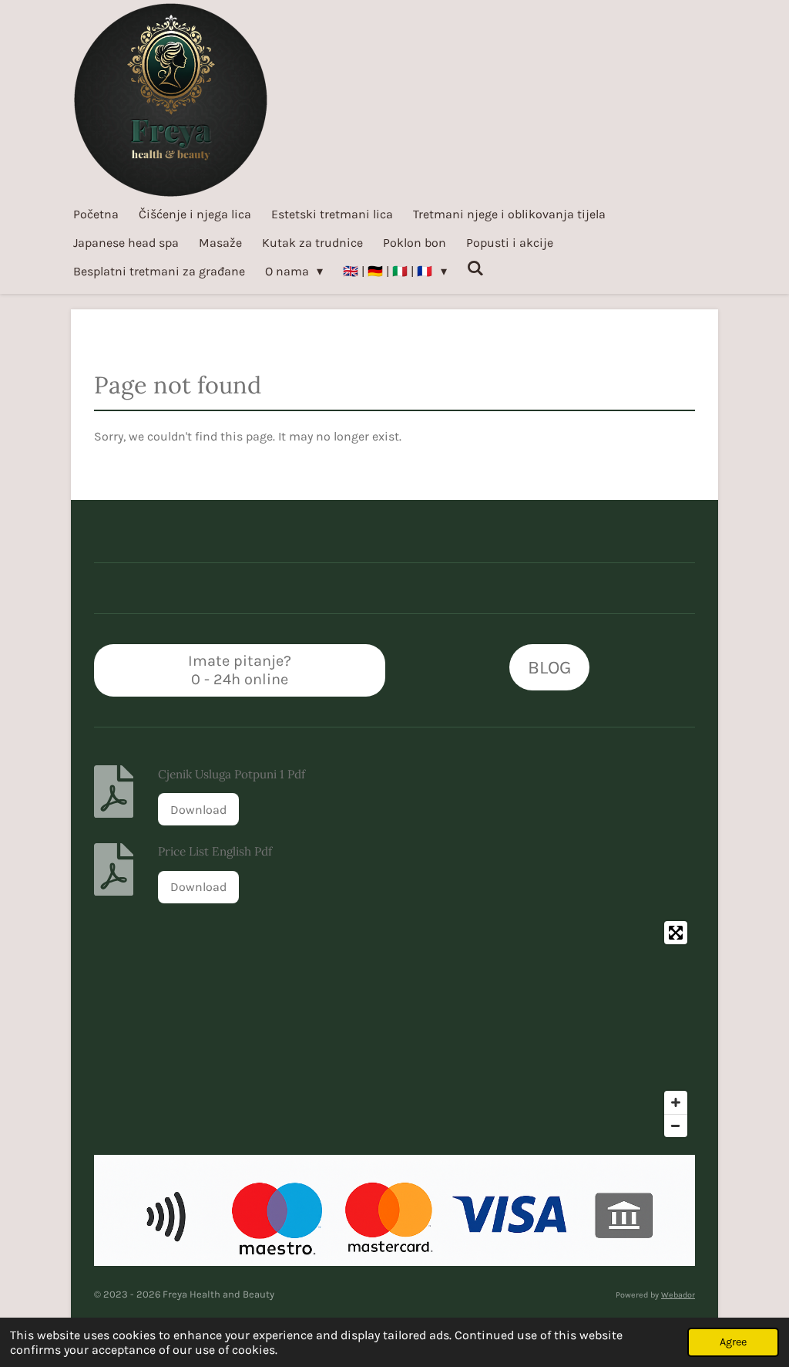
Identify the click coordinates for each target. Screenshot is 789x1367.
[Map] (394, 1029)
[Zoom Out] (675, 1125)
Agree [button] (733, 1341)
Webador (678, 1295)
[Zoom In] (675, 1102)
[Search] (475, 268)
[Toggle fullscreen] (675, 932)
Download (198, 809)
